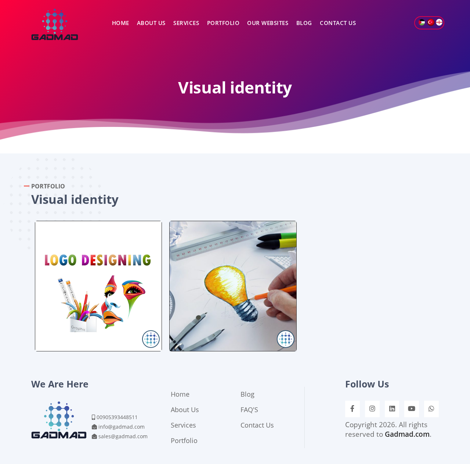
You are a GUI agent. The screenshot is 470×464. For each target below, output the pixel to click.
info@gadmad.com (121, 426)
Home (120, 22)
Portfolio (223, 22)
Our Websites (267, 22)
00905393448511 (117, 417)
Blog (304, 22)
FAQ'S (249, 409)
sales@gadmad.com (123, 436)
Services (186, 22)
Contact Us (338, 22)
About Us (151, 22)
